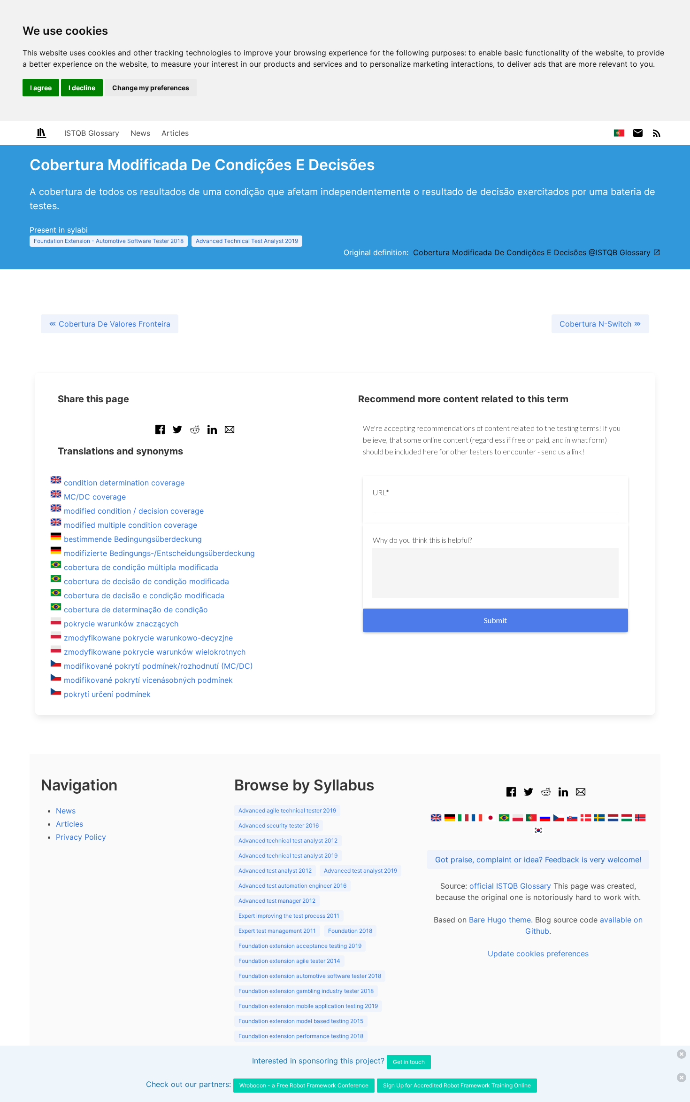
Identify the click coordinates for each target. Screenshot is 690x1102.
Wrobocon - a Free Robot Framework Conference (303, 1085)
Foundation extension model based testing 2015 (300, 1020)
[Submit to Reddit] (194, 434)
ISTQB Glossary (91, 133)
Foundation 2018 (350, 930)
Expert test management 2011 (277, 930)
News (140, 133)
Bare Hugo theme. (501, 919)
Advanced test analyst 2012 (275, 870)
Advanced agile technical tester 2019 (287, 810)
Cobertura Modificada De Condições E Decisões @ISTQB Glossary (533, 252)
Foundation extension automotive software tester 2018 (309, 975)
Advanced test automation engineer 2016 (292, 885)
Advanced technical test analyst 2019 (287, 855)
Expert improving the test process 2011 (288, 915)
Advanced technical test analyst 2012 (287, 840)
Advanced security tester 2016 (278, 825)
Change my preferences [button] (150, 88)
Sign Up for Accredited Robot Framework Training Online (457, 1085)
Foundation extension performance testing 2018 (300, 1035)
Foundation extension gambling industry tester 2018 (306, 990)
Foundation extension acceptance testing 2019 (299, 945)
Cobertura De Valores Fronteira (113, 323)
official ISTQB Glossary (510, 886)
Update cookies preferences (538, 953)
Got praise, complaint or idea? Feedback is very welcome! (538, 859)
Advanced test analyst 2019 (360, 870)
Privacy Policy (81, 837)
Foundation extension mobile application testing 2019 (308, 1005)
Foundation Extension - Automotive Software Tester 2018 (109, 240)
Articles (175, 133)
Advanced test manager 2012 (276, 900)
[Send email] (229, 434)
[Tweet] (177, 434)
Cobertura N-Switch (597, 323)
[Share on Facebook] (160, 434)
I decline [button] (82, 88)
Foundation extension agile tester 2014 (289, 960)
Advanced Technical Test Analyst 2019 (247, 240)
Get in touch (409, 1061)
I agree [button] (41, 88)
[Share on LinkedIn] (212, 434)
